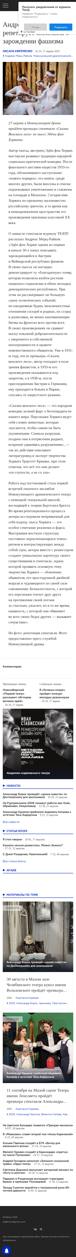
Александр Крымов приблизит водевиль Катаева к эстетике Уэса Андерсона (37, 813)
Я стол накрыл (12, 839)
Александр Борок (26, 1003)
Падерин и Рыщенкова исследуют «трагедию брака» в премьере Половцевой (33, 1180)
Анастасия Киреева (27, 997)
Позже (44, 25)
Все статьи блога (14, 861)
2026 (12, 1003)
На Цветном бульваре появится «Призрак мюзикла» (38, 1125)
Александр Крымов (28, 1114)
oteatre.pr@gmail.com (14, 1221)
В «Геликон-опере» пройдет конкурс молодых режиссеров (54, 693)
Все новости (11, 822)
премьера (45, 1003)
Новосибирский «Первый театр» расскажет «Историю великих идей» (17, 695)
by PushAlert (29, 29)
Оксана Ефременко (17, 51)
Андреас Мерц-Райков (18, 55)
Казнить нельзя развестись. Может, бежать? (33, 845)
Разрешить (63, 25)
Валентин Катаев (51, 1114)
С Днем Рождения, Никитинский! (25, 854)
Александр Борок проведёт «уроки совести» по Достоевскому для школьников (35, 795)
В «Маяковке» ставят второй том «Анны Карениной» (38, 1134)
